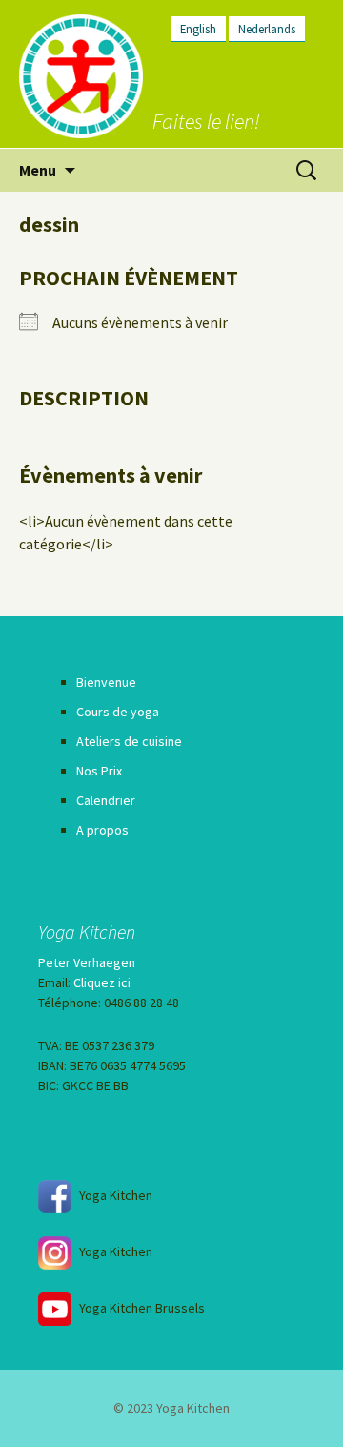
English (198, 28)
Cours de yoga (117, 711)
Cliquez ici (102, 982)
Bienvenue (106, 682)
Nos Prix (99, 770)
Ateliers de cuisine (129, 741)
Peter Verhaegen (86, 962)
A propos (102, 829)
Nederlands (266, 28)
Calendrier (105, 800)
